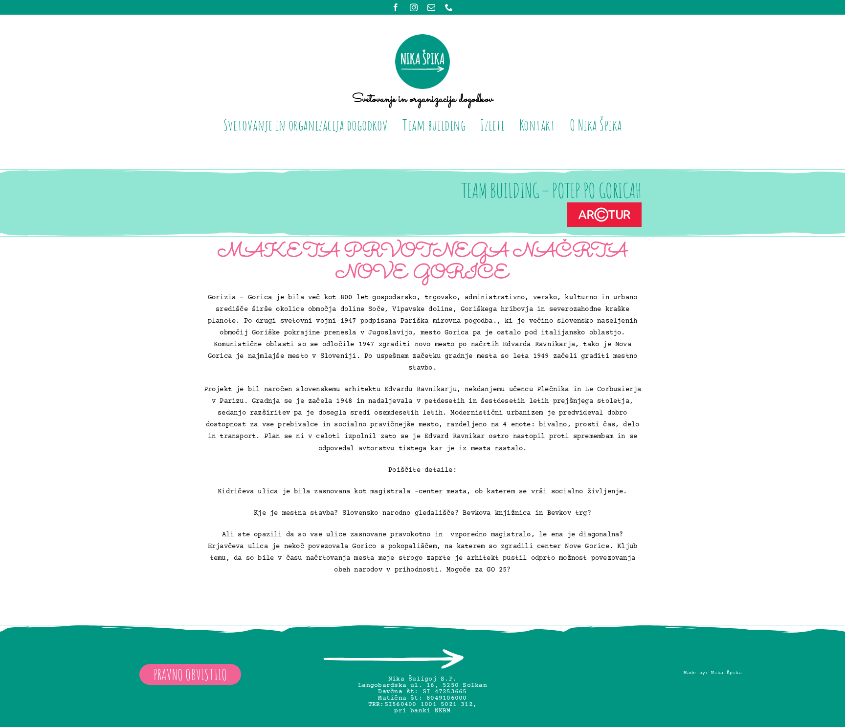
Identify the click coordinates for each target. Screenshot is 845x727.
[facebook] (396, 7)
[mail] (431, 7)
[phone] (449, 7)
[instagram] (414, 7)
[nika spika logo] (422, 38)
